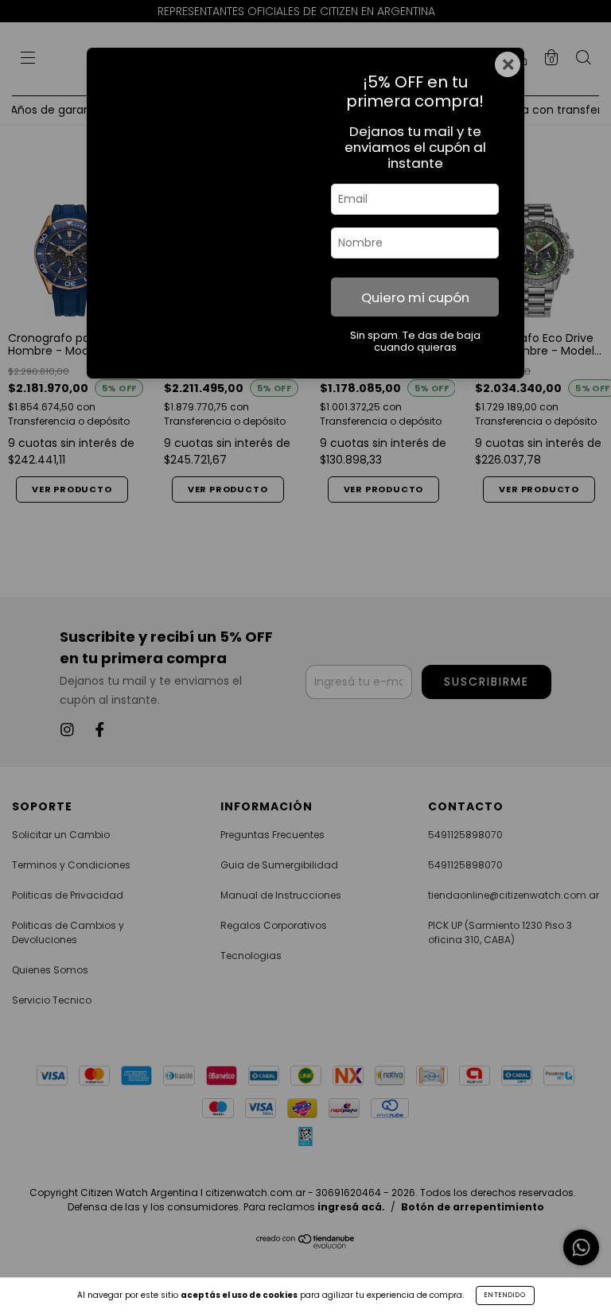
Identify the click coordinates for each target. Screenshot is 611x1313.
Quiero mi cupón (415, 297)
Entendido (505, 1295)
